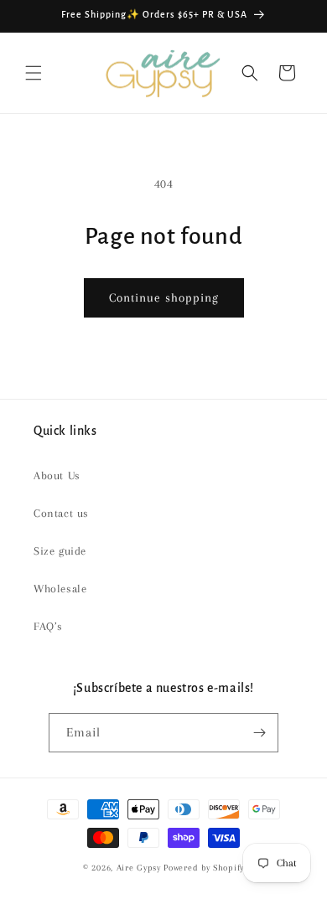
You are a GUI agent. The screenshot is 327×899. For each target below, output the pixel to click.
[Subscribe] (259, 732)
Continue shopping (164, 297)
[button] (33, 72)
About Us (57, 475)
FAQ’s (48, 626)
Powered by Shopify (204, 867)
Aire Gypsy (140, 867)
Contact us (61, 513)
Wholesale (60, 588)
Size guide (60, 551)
